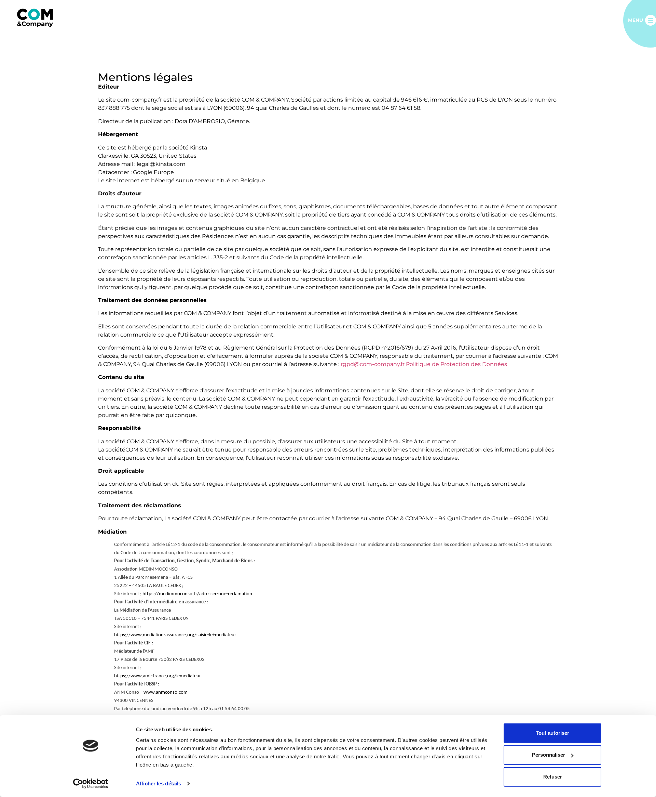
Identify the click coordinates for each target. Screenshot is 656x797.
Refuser (552, 777)
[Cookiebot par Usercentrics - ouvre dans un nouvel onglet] (91, 784)
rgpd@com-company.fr (373, 364)
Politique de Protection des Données (456, 364)
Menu (635, 20)
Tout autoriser (552, 733)
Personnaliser (548, 755)
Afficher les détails (158, 783)
